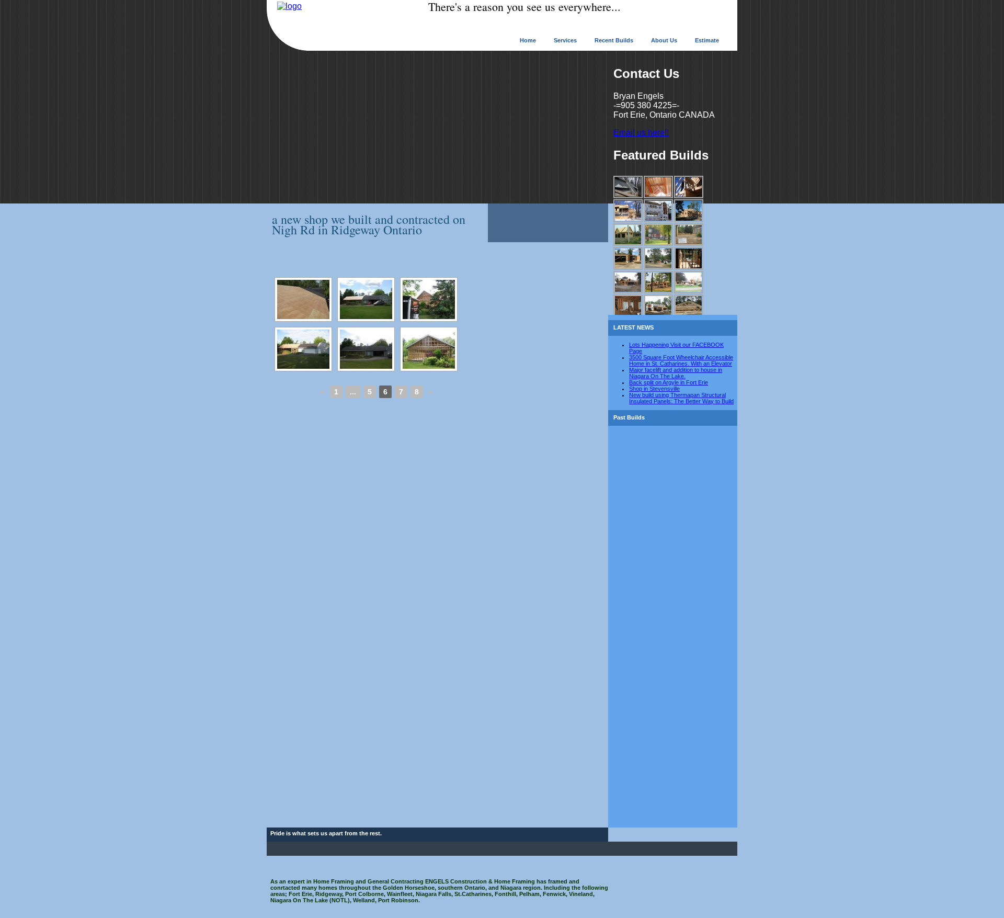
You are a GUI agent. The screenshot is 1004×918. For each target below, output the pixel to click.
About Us (664, 40)
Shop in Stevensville (654, 389)
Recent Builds (614, 40)
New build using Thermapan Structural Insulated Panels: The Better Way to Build (681, 398)
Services (565, 40)
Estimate (707, 40)
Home (528, 40)
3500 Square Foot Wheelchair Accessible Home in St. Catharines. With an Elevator (681, 360)
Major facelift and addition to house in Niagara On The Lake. (675, 373)
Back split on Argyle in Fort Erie (668, 382)
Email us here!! (641, 132)
